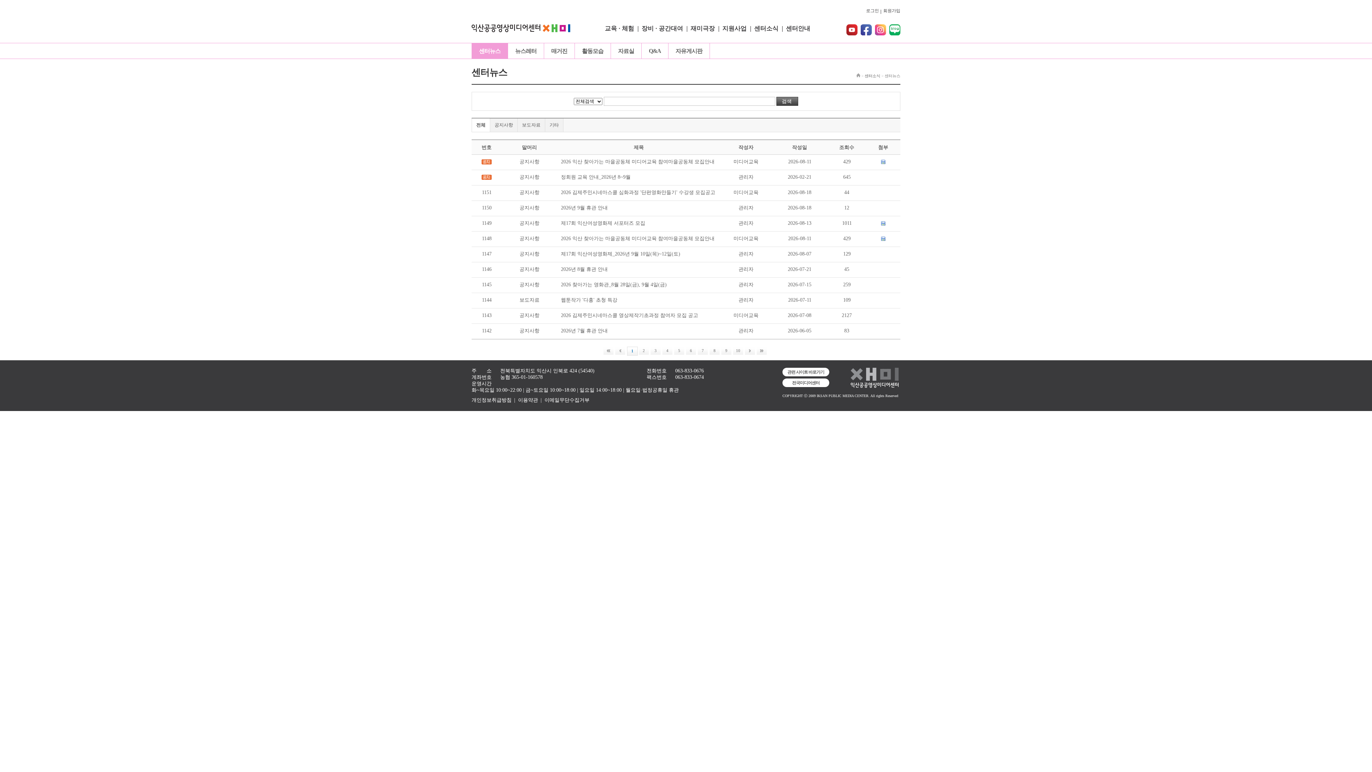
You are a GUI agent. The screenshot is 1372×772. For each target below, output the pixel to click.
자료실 (626, 51)
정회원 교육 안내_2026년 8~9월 (596, 177)
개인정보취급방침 (492, 400)
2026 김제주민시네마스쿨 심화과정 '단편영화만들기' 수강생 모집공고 (638, 192)
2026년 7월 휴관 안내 (584, 330)
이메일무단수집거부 (567, 400)
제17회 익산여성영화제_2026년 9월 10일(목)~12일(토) (620, 254)
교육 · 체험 (619, 28)
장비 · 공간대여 (662, 28)
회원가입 (891, 10)
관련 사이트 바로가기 (805, 372)
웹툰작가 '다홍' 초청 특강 (589, 300)
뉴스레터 (526, 51)
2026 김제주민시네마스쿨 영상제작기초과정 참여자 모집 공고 (629, 315)
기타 (554, 125)
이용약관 (528, 400)
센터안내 (798, 28)
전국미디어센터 (806, 382)
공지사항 (503, 125)
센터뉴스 (490, 51)
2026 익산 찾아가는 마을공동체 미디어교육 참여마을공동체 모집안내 (638, 161)
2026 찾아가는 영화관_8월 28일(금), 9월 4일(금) (614, 284)
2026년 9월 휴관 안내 (584, 208)
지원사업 (734, 28)
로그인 (872, 10)
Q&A (655, 51)
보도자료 (531, 125)
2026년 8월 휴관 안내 (584, 269)
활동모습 (592, 51)
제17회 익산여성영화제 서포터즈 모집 (603, 223)
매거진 (559, 51)
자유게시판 (689, 51)
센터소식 (766, 28)
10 (738, 350)
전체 (481, 125)
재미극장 (703, 28)
